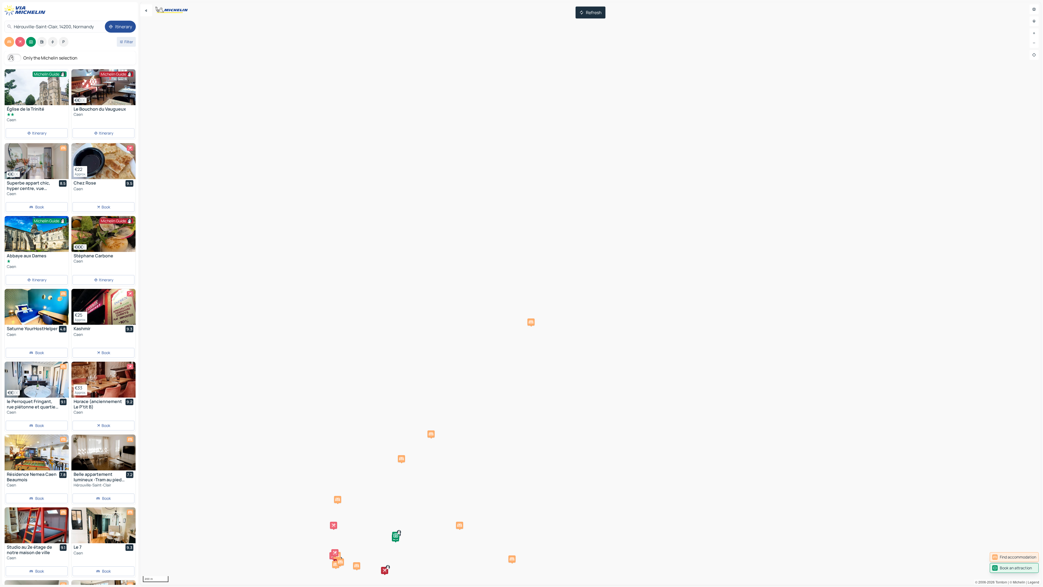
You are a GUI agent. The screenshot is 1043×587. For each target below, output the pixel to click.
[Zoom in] (1034, 33)
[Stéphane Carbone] (103, 234)
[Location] (1034, 55)
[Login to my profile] (1034, 9)
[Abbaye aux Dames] (37, 237)
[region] (590, 293)
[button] (335, 564)
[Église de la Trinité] (37, 90)
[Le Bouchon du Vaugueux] (103, 87)
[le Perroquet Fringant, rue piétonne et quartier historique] (37, 380)
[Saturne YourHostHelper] (37, 307)
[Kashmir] (103, 307)
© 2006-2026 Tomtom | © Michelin (1000, 582)
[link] (1014, 557)
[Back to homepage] (26, 10)
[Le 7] (103, 525)
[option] (9, 42)
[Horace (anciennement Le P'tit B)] (103, 380)
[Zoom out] (1034, 43)
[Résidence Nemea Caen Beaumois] (37, 452)
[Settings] (1034, 21)
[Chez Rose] (103, 161)
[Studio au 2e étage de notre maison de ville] (37, 525)
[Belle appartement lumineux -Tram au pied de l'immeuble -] (103, 452)
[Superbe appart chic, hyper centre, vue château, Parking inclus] (37, 161)
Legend (1033, 582)
